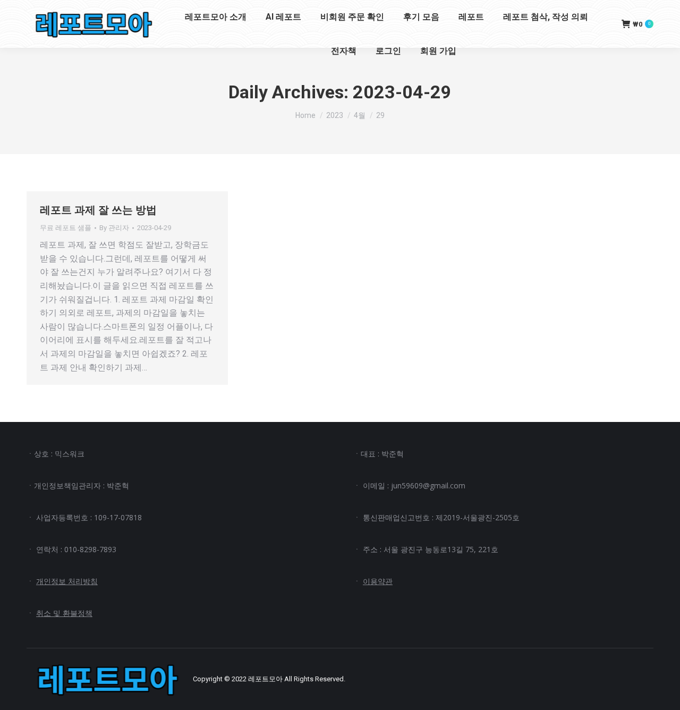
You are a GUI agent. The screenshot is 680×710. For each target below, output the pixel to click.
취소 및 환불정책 (64, 613)
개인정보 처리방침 (67, 581)
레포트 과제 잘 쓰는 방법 (98, 210)
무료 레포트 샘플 (65, 228)
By (114, 228)
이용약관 (378, 581)
